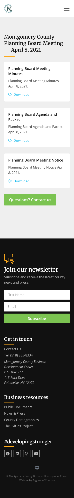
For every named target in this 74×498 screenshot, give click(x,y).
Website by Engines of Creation (37, 480)
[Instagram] (26, 453)
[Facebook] (8, 453)
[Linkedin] (17, 453)
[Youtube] (36, 453)
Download (21, 94)
